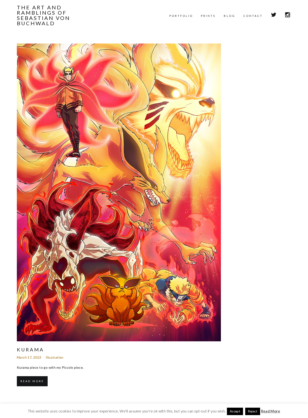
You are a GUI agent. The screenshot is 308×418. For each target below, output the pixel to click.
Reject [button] (252, 411)
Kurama (30, 349)
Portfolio (181, 15)
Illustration (55, 357)
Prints (208, 15)
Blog (229, 15)
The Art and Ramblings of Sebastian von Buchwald (43, 15)
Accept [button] (235, 411)
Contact (253, 15)
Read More (32, 381)
